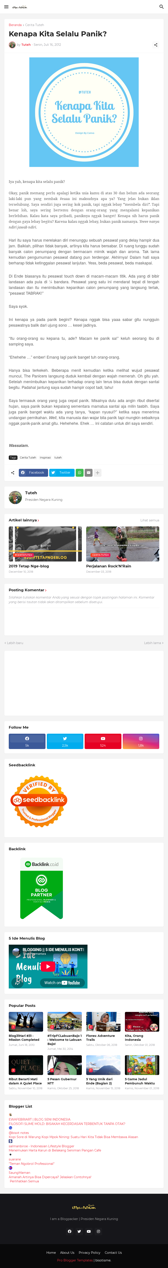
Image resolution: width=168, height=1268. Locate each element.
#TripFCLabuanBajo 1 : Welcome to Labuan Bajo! (64, 1040)
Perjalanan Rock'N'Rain (108, 566)
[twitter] (79, 1231)
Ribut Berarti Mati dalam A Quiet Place (25, 1081)
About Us (67, 1253)
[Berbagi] (155, 44)
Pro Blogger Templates (75, 1260)
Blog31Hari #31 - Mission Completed (24, 1038)
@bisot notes (19, 1133)
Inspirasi (45, 457)
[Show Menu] (6, 7)
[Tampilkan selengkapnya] (98, 473)
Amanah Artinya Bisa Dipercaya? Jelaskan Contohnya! (50, 1177)
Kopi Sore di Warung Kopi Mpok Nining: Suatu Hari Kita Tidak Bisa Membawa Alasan (73, 1137)
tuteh (58, 457)
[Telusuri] (162, 7)
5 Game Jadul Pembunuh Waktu (140, 1081)
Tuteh (31, 493)
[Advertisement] (41, 682)
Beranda (15, 25)
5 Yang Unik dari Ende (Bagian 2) (99, 1081)
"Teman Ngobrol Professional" (31, 1164)
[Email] (89, 473)
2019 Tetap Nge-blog (29, 566)
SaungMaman (19, 1173)
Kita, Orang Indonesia (134, 1038)
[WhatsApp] (80, 473)
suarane (15, 1159)
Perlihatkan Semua (24, 1181)
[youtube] (89, 1231)
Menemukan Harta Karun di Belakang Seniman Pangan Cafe (55, 1150)
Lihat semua (149, 520)
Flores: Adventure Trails (100, 1038)
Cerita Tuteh (34, 25)
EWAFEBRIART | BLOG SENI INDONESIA (39, 1119)
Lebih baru (15, 643)
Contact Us (113, 1253)
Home (51, 1253)
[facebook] (69, 1231)
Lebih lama (152, 643)
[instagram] (98, 1231)
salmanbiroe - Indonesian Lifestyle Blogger (41, 1146)
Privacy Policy (89, 1253)
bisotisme (102, 1260)
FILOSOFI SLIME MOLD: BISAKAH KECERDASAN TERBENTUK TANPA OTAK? (67, 1124)
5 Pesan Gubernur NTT (62, 1081)
